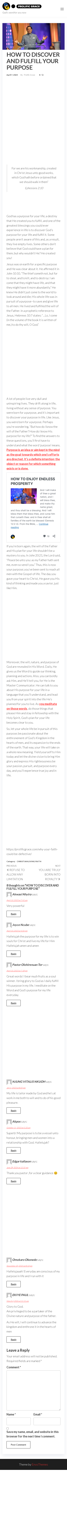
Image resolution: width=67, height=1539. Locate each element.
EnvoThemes (40, 1464)
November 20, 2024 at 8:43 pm (19, 1266)
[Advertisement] (33, 112)
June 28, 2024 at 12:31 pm (17, 1167)
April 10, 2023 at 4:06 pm (17, 931)
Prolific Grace (29, 75)
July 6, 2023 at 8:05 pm (16, 1088)
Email (38, 1414)
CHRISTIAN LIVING (26, 861)
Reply (13, 913)
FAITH (38, 861)
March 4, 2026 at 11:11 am (18, 1301)
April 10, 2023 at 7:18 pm (17, 970)
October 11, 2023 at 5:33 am (18, 1127)
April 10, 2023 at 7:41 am (17, 900)
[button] (62, 9)
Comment (14, 1367)
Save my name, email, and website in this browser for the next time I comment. (33, 1434)
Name (11, 1414)
